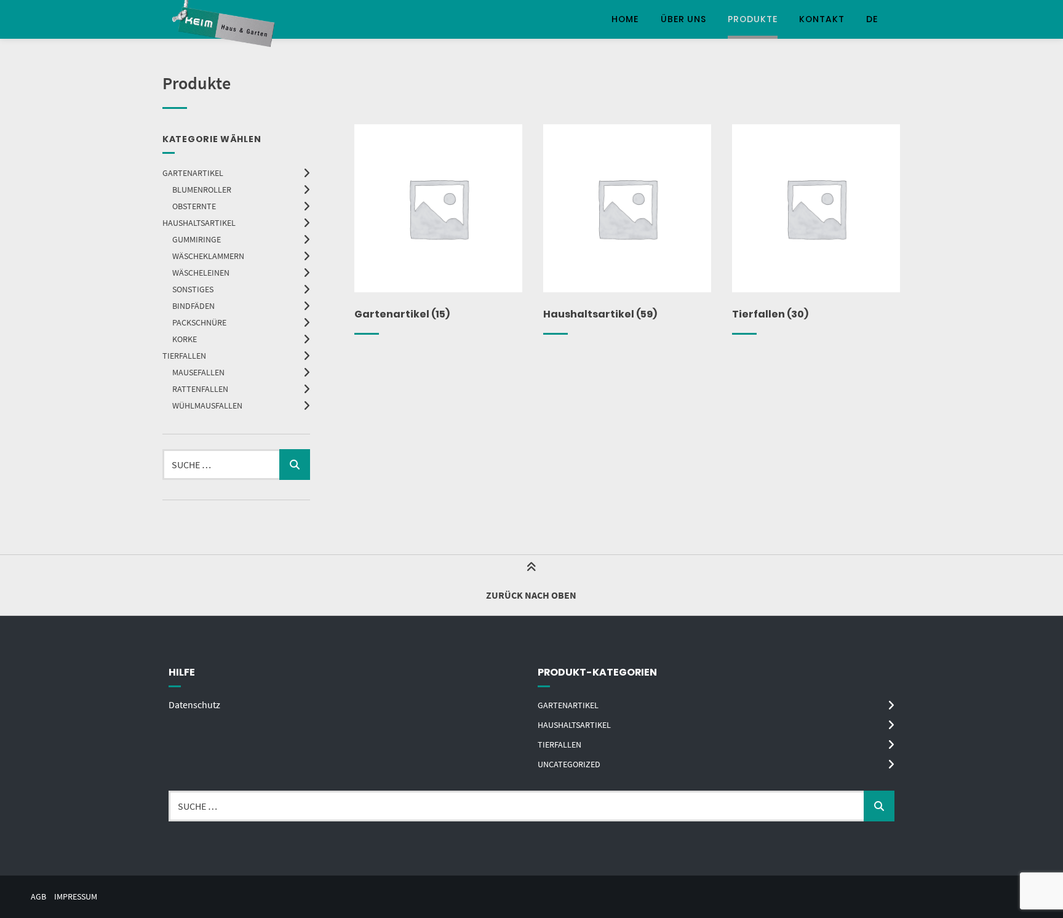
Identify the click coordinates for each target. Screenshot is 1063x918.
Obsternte (194, 206)
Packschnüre (199, 322)
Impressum (75, 897)
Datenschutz (194, 704)
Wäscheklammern (208, 255)
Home (625, 19)
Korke (184, 339)
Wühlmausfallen (207, 405)
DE (872, 19)
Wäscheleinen (200, 272)
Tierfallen (184, 355)
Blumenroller (201, 189)
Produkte (753, 19)
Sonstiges (192, 289)
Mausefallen (198, 372)
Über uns (683, 19)
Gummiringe (196, 239)
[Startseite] (225, 19)
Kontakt (822, 19)
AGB (38, 897)
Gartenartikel (192, 172)
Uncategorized (569, 764)
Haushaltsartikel (199, 222)
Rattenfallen (200, 388)
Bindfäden (193, 305)
